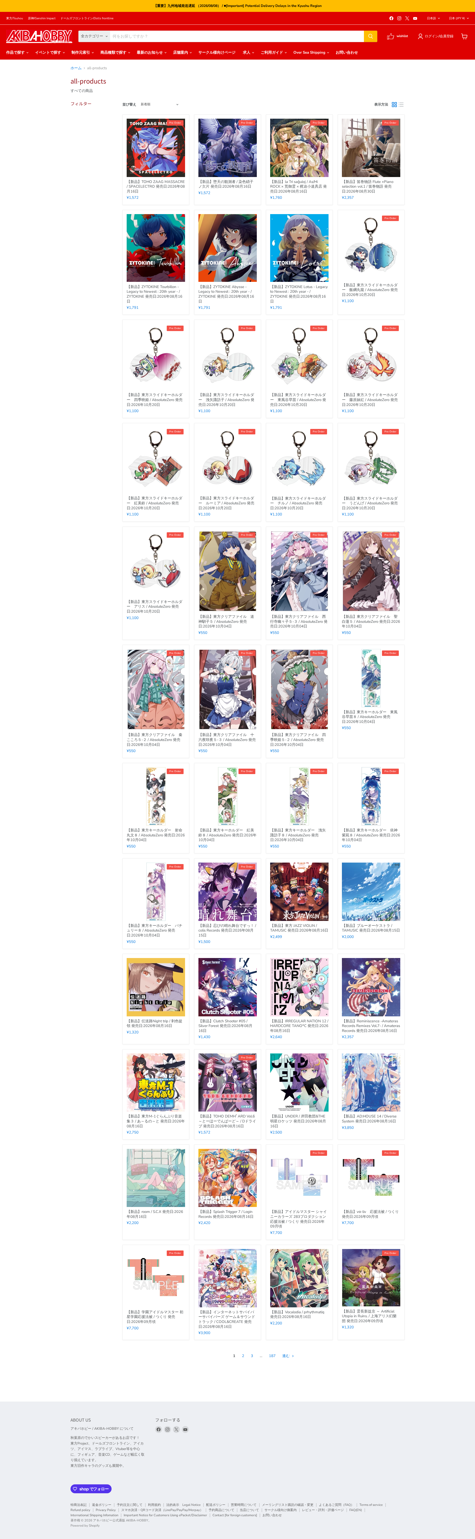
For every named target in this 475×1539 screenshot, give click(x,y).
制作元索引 (81, 52)
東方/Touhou (14, 18)
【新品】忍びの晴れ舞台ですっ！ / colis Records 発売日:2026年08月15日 (227, 930)
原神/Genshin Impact (41, 18)
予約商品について (221, 1510)
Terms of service (371, 1505)
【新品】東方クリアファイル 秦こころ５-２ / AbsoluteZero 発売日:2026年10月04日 (154, 739)
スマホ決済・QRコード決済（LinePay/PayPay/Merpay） (162, 1510)
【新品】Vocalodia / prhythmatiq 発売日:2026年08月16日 (297, 1314)
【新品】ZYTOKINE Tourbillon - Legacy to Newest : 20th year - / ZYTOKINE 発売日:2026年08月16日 (154, 294)
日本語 (431, 18)
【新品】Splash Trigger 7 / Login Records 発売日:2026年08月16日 (226, 1214)
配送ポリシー (215, 1505)
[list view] (401, 104)
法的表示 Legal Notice (183, 1505)
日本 (457, 18)
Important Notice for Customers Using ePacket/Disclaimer (165, 1515)
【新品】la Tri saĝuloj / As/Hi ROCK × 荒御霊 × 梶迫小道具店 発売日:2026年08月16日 (298, 186)
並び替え (129, 105)
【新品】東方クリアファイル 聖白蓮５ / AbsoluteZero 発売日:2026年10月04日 (371, 621)
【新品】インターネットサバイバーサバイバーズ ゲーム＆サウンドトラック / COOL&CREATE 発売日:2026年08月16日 (226, 1319)
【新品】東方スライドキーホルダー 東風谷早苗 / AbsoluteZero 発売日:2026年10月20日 (298, 399)
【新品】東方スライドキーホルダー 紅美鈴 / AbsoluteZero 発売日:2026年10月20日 (154, 503)
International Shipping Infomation (94, 1515)
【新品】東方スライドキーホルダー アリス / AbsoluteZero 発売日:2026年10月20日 (154, 606)
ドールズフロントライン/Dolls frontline (86, 18)
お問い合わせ (347, 52)
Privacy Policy (106, 1510)
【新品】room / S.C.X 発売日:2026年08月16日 (155, 1214)
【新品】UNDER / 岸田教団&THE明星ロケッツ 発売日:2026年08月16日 (298, 1121)
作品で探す (16, 52)
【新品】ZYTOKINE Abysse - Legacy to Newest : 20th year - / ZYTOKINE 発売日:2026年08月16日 (226, 294)
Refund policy (80, 1510)
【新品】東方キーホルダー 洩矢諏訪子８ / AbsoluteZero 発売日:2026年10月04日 (298, 835)
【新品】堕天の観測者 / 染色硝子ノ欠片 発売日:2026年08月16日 (225, 184)
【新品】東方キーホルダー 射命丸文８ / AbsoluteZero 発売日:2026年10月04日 (156, 835)
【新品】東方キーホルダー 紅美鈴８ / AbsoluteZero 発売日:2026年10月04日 (227, 835)
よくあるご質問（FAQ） (336, 1505)
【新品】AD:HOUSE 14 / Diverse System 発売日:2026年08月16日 (369, 1119)
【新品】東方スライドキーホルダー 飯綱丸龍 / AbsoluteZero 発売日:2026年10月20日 (370, 290)
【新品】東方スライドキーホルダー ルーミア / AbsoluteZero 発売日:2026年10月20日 (226, 503)
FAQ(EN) (355, 1510)
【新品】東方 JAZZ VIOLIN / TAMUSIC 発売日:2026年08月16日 (299, 928)
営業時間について (244, 1505)
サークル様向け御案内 (280, 1510)
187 (272, 1355)
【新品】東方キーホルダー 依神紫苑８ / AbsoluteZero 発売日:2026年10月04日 (371, 835)
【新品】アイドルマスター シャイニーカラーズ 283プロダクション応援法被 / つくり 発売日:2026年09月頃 (298, 1219)
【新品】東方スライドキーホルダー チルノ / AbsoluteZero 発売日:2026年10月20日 (298, 503)
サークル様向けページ (217, 52)
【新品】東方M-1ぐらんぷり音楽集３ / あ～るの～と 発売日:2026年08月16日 (156, 1121)
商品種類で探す (113, 52)
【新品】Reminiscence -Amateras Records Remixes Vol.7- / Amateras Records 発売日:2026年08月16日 (371, 1026)
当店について (249, 1510)
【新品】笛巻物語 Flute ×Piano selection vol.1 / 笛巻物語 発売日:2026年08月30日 (367, 186)
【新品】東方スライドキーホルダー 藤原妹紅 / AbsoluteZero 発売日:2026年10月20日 (370, 399)
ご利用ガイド (272, 52)
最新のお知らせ (150, 52)
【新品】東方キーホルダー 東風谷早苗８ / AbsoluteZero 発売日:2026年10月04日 (370, 717)
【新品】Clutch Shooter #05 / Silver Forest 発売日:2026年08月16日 (225, 1026)
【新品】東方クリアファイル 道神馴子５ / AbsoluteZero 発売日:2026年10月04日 (226, 621)
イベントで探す (48, 52)
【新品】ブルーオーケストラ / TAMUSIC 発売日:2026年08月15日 (371, 928)
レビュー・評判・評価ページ (323, 1510)
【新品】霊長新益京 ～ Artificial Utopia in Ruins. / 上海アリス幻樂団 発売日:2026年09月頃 (369, 1316)
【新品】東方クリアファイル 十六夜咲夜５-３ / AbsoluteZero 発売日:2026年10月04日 (227, 739)
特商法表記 (79, 1505)
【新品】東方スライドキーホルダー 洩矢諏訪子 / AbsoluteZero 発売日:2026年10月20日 (226, 399)
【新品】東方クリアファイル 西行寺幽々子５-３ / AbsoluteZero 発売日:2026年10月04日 (299, 621)
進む (286, 1355)
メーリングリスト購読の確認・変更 (287, 1505)
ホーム (76, 68)
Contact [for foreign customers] (235, 1515)
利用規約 (154, 1505)
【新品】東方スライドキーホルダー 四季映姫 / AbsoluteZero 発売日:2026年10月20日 (155, 399)
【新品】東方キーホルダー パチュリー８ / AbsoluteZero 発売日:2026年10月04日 (154, 930)
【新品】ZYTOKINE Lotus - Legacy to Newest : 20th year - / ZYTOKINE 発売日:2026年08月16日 (299, 294)
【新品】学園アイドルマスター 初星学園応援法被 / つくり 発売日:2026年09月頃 (155, 1317)
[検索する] (370, 36)
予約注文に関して (129, 1505)
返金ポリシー (101, 1505)
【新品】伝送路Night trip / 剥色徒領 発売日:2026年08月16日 (154, 1023)
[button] (436, 36)
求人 (247, 52)
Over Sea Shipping (309, 52)
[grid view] (394, 104)
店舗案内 (181, 52)
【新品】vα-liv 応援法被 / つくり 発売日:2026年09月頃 (370, 1214)
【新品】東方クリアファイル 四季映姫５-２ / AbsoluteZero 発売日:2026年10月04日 (298, 739)
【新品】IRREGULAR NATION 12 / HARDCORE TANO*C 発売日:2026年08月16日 (299, 1026)
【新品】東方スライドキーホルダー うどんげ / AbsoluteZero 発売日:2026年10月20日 (370, 503)
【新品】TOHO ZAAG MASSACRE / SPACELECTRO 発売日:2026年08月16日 (156, 186)
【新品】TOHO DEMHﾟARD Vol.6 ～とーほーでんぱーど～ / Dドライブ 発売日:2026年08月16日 (227, 1121)
